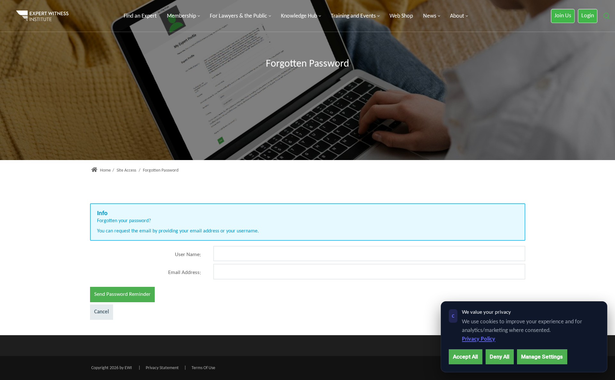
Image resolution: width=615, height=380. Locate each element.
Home (105, 170)
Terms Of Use (203, 368)
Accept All (465, 356)
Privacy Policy (478, 339)
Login (587, 16)
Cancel (101, 312)
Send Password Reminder (122, 294)
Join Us (562, 16)
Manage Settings (542, 356)
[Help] (200, 257)
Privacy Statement (162, 368)
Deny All (499, 356)
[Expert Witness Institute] (42, 16)
